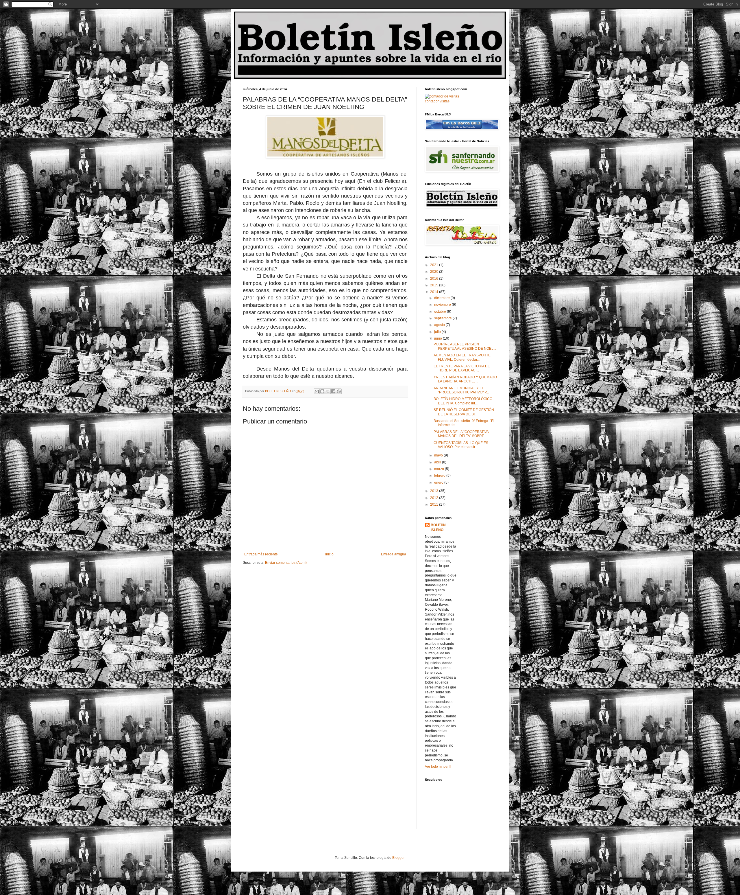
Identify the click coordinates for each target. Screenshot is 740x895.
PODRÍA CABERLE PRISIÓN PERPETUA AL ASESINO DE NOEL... (465, 346)
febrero (440, 476)
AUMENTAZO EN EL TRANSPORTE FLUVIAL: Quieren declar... (462, 357)
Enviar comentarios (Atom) (286, 563)
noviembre (443, 305)
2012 (434, 498)
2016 (434, 279)
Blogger (398, 858)
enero (439, 482)
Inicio (329, 554)
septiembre (443, 318)
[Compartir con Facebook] (333, 391)
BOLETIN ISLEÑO (438, 527)
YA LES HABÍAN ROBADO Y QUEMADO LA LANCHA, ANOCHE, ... (465, 379)
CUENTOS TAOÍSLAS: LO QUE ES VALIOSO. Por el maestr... (461, 445)
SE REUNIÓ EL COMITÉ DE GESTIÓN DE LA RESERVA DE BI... (464, 412)
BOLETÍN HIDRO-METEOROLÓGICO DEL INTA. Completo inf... (463, 401)
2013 (434, 491)
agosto (440, 325)
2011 (434, 504)
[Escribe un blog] (322, 391)
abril (438, 462)
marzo (439, 469)
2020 (434, 272)
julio (438, 332)
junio (438, 338)
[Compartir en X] (328, 391)
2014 (434, 292)
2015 (434, 285)
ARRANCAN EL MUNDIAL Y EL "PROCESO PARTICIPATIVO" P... (461, 390)
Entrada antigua (393, 554)
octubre (440, 312)
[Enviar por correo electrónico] (317, 391)
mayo (439, 455)
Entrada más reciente (261, 554)
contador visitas (437, 101)
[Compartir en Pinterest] (339, 391)
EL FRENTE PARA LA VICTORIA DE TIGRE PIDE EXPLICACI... (462, 368)
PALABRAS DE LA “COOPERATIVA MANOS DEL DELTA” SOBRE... (461, 434)
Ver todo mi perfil (438, 767)
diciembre (442, 298)
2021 (434, 265)
